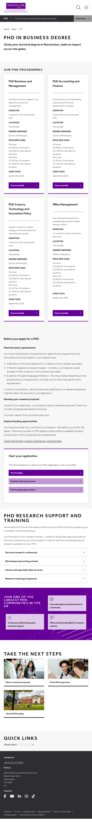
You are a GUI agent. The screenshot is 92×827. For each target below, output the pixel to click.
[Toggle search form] (78, 7)
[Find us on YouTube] (12, 796)
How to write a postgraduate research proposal (35, 18)
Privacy (17, 812)
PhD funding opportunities (23, 489)
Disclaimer (8, 812)
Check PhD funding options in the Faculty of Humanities (33, 441)
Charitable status (10, 815)
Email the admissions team (23, 481)
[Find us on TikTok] (33, 796)
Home (6, 29)
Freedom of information (62, 812)
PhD (6, 18)
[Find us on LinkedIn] (19, 796)
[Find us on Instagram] (26, 796)
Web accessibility (44, 812)
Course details (17, 185)
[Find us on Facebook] (5, 796)
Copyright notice (29, 812)
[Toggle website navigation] (86, 7)
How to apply (17, 472)
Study (14, 29)
